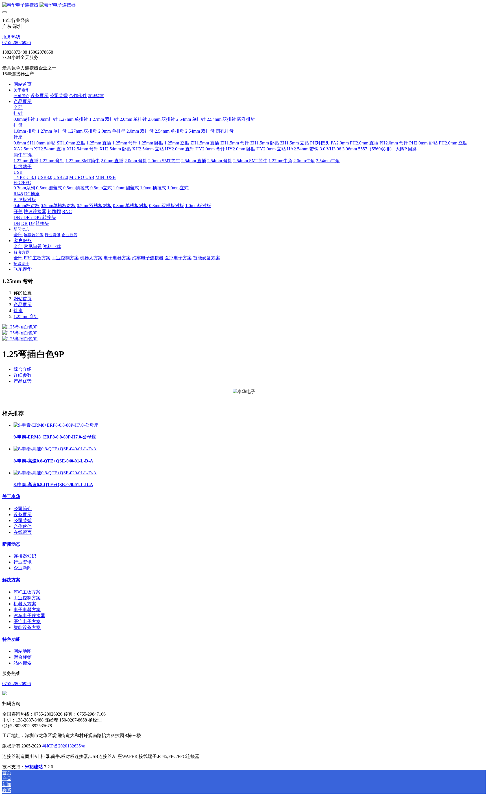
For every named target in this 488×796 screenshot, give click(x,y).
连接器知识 (25, 556)
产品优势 (23, 381)
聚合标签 (23, 657)
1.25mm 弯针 (26, 316)
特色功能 (11, 639)
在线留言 (23, 532)
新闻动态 (11, 544)
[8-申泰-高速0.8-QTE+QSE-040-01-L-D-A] (55, 448)
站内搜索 (23, 663)
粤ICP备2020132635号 (63, 746)
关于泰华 (11, 496)
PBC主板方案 (27, 591)
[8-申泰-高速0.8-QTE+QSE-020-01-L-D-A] (55, 472)
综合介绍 (23, 369)
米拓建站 (34, 766)
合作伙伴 (23, 526)
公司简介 (23, 508)
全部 (18, 107)
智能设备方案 (27, 627)
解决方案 (11, 579)
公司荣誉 (23, 520)
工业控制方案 (27, 597)
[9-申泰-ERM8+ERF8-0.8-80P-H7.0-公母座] (56, 425)
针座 (18, 310)
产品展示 (23, 304)
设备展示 (23, 514)
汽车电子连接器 (29, 615)
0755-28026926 (16, 42)
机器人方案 (25, 603)
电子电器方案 (27, 609)
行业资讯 (23, 562)
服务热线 (11, 36)
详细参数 (23, 375)
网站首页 (23, 84)
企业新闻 (23, 567)
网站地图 (23, 651)
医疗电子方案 (27, 621)
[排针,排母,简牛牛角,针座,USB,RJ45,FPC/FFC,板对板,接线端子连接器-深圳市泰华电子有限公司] (244, 5)
